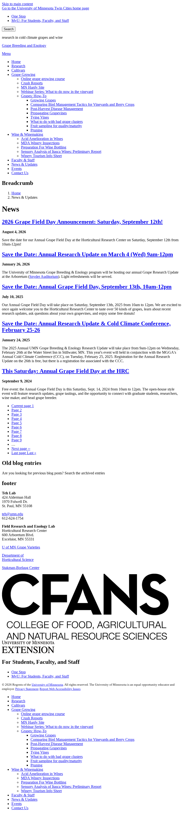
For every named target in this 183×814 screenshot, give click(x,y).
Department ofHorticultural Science (18, 557)
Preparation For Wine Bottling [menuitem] (43, 147)
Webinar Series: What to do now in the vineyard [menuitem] (57, 92)
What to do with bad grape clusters (56, 757)
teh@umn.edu (12, 514)
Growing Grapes (43, 735)
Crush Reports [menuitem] (32, 83)
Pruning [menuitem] (36, 130)
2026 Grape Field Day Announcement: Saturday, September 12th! (82, 222)
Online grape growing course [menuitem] (43, 79)
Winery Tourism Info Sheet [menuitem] (41, 156)
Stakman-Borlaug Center (20, 568)
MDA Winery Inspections (40, 778)
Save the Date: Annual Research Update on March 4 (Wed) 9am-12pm (87, 254)
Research (18, 701)
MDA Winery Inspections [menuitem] (40, 143)
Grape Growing (23, 710)
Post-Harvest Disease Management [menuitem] (56, 109)
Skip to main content (17, 4)
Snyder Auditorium (43, 277)
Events (16, 804)
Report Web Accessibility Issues (60, 689)
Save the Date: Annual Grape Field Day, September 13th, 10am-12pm (87, 287)
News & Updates (24, 799)
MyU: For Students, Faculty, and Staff (40, 21)
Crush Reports (32, 718)
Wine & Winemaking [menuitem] (27, 134)
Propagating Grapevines (48, 748)
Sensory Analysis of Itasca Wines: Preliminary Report (61, 787)
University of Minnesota (47, 684)
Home (16, 193)
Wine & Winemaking (27, 769)
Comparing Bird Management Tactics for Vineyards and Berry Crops (82, 739)
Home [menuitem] (16, 62)
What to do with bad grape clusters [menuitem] (56, 122)
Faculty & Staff (23, 795)
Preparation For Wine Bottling (43, 782)
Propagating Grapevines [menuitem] (48, 113)
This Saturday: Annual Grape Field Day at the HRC (65, 371)
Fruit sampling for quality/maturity (56, 761)
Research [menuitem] (18, 66)
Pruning (36, 765)
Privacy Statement (27, 689)
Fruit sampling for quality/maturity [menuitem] (56, 126)
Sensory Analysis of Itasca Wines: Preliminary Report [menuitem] (61, 151)
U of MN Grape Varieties (21, 547)
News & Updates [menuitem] (24, 164)
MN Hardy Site (32, 722)
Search (9, 29)
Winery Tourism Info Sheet (41, 791)
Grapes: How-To (33, 731)
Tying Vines (39, 752)
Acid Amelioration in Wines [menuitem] (42, 139)
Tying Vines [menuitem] (39, 117)
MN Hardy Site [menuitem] (32, 87)
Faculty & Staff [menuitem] (23, 160)
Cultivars (18, 705)
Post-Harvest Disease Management (56, 744)
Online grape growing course (43, 714)
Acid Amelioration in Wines (42, 774)
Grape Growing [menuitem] (23, 74)
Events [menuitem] (16, 169)
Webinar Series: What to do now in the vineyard (57, 727)
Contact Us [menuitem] (19, 173)
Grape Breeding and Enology (24, 45)
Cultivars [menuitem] (18, 70)
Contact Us (19, 808)
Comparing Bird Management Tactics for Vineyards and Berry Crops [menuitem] (82, 104)
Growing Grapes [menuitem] (43, 100)
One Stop (18, 16)
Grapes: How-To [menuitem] (33, 96)
